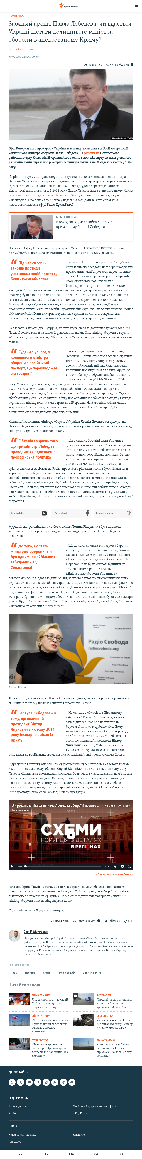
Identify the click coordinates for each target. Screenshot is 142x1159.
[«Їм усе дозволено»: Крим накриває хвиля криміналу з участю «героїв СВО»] (83, 1020)
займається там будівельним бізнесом (40, 195)
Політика (16, 16)
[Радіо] (20, 1154)
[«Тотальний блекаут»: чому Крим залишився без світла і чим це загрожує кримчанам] (19, 1020)
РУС (96, 1154)
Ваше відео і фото (20, 1106)
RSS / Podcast (81, 1113)
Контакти (79, 1134)
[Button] (93, 64)
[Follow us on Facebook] (12, 1082)
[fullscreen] (129, 866)
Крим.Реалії (23, 810)
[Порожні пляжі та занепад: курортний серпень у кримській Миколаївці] (83, 999)
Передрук (15, 1141)
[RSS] (54, 1082)
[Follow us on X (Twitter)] (20, 1082)
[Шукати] (121, 1154)
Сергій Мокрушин (21, 49)
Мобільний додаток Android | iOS (94, 1106)
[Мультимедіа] (46, 1154)
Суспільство (105, 1016)
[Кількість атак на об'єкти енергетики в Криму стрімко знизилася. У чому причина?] (83, 1044)
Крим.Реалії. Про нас (22, 1134)
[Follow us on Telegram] (37, 1082)
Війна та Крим (41, 995)
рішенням (91, 153)
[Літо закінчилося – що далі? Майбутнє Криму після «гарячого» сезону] (19, 999)
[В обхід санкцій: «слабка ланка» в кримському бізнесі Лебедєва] (32, 227)
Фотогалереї (104, 995)
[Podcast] (63, 1082)
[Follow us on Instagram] (46, 1082)
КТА (71, 1154)
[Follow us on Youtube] (29, 1082)
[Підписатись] (71, 1082)
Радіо (12, 1113)
